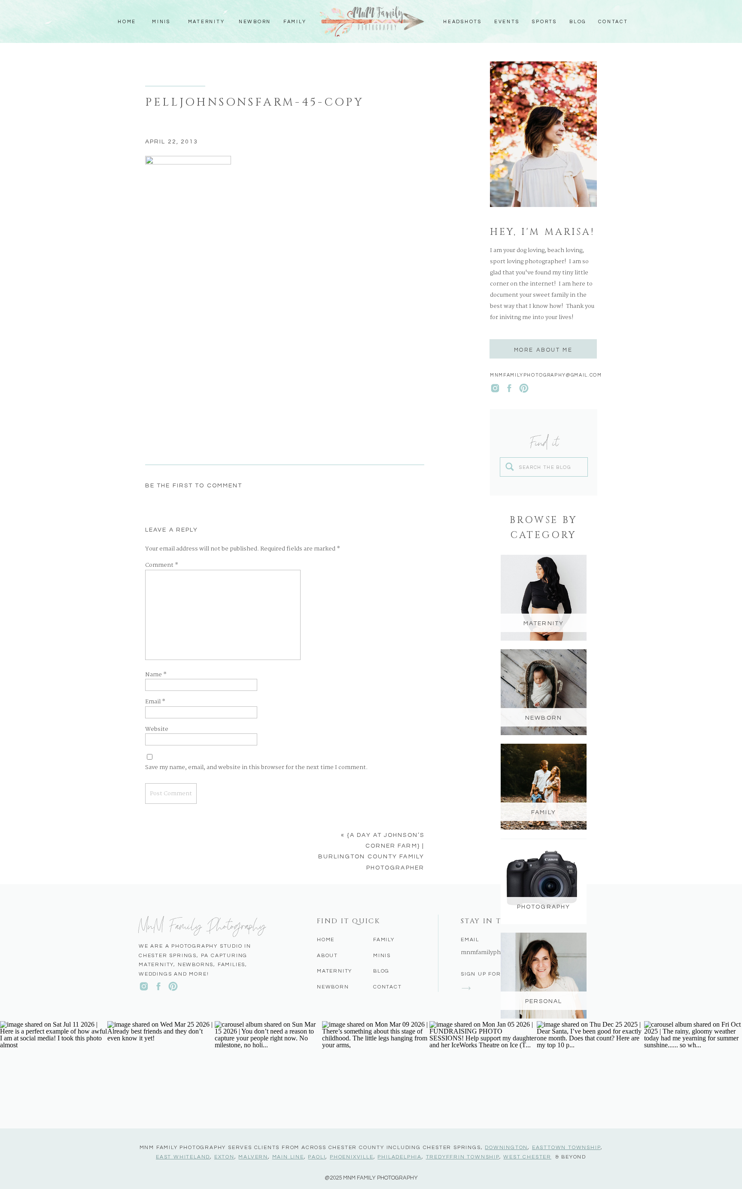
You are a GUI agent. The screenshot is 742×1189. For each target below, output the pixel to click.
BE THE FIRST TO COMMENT (193, 486)
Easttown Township (566, 1147)
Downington (506, 1147)
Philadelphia (399, 1157)
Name (156, 675)
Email (155, 702)
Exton (224, 1157)
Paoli (316, 1157)
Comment (161, 565)
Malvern (253, 1157)
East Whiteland (183, 1157)
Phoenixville (352, 1157)
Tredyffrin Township (462, 1157)
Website (156, 729)
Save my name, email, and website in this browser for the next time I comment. (256, 767)
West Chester (527, 1157)
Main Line (288, 1157)
